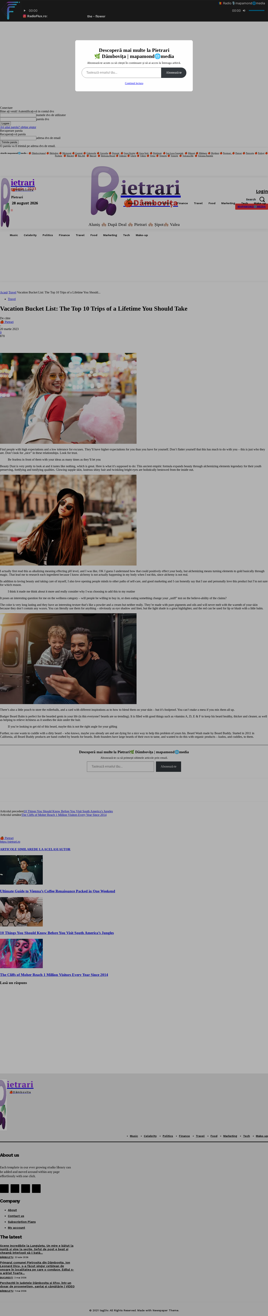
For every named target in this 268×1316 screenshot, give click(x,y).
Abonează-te (174, 72)
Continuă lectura (134, 83)
